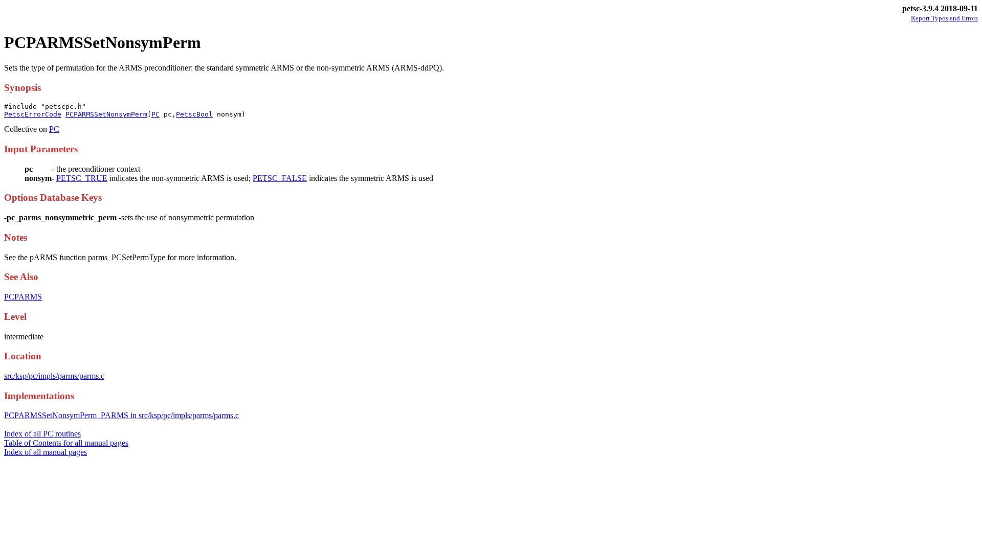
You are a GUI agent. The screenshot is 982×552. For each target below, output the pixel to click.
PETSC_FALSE (280, 178)
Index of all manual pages (45, 452)
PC (155, 114)
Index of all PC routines (42, 433)
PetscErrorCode (32, 114)
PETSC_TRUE (81, 178)
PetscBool (194, 114)
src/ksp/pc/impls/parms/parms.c (54, 376)
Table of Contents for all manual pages (66, 443)
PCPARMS (23, 296)
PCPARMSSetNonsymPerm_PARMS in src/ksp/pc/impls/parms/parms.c (121, 415)
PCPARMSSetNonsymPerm (106, 114)
